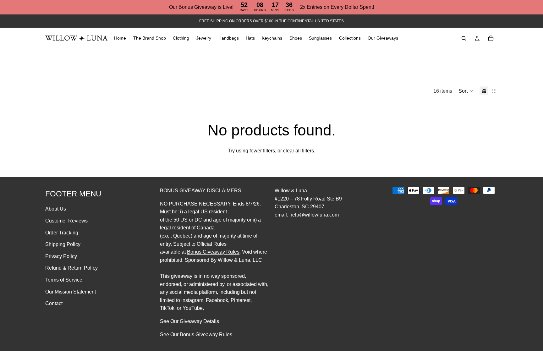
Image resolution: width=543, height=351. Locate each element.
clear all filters (298, 150)
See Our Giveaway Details (189, 321)
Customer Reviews (66, 220)
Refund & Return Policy (71, 268)
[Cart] (491, 38)
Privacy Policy (61, 256)
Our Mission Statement (70, 291)
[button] (465, 91)
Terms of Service (63, 279)
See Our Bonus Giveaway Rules (196, 334)
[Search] (464, 38)
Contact (54, 303)
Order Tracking (61, 232)
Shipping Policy (62, 244)
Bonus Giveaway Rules (213, 252)
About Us (55, 209)
